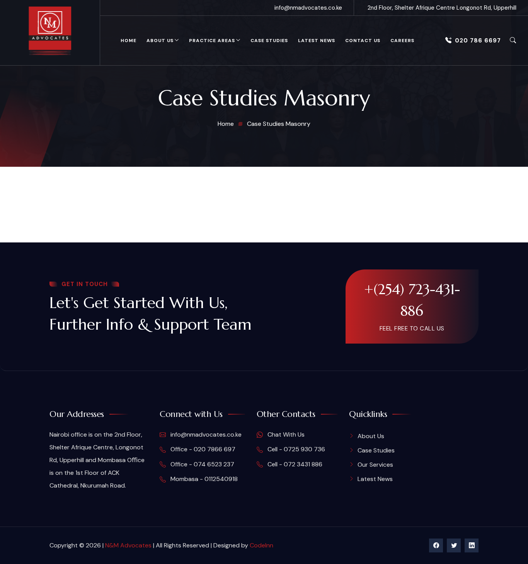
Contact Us (362, 40)
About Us (160, 40)
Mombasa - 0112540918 (203, 479)
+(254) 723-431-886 (412, 300)
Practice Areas (212, 40)
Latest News (316, 40)
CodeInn (261, 545)
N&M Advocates (128, 545)
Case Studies (269, 40)
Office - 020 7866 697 (202, 449)
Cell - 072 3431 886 (294, 464)
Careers (402, 40)
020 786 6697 (478, 40)
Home (128, 40)
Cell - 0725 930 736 (295, 449)
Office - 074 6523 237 (201, 464)
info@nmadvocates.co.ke (308, 8)
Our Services (375, 465)
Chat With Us (285, 434)
